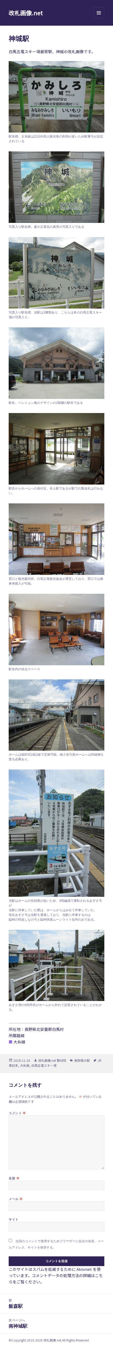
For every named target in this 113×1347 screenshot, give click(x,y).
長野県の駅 (82, 1060)
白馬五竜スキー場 (43, 1065)
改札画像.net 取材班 (52, 1060)
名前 (14, 1178)
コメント (17, 1112)
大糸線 (24, 1065)
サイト (13, 1219)
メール (16, 1198)
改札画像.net (26, 12)
